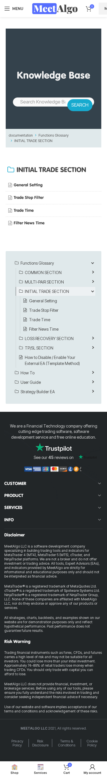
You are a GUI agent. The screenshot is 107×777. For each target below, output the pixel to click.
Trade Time (24, 210)
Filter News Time (29, 222)
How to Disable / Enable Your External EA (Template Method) (52, 360)
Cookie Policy (92, 743)
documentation (21, 135)
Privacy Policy (17, 743)
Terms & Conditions (66, 743)
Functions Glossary (53, 135)
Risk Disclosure (40, 743)
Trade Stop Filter (29, 197)
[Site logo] (54, 8)
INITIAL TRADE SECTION (33, 141)
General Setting (28, 184)
